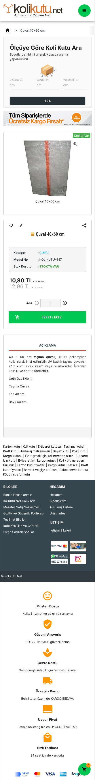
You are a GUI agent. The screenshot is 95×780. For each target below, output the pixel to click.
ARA (47, 101)
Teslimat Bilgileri (14, 519)
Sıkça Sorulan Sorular (18, 532)
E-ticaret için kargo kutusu (37, 460)
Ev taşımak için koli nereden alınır (49, 456)
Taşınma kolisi (74, 446)
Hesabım (56, 495)
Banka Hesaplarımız (17, 495)
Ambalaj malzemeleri (35, 451)
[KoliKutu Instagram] (78, 558)
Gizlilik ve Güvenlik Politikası (23, 513)
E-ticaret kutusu (49, 446)
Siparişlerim (58, 501)
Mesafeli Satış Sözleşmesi (21, 507)
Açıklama (47, 345)
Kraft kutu (10, 451)
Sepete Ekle (52, 317)
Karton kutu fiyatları (31, 465)
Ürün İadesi (58, 513)
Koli (74, 451)
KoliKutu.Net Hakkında (19, 501)
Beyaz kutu (61, 451)
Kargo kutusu (12, 456)
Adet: (29, 303)
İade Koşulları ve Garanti (20, 526)
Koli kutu (29, 446)
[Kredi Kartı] (59, 545)
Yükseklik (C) (70, 79)
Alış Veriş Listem (61, 507)
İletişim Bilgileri (60, 530)
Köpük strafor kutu (16, 474)
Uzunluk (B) (16, 79)
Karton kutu (11, 446)
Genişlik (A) (42, 79)
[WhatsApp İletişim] (59, 558)
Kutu (83, 451)
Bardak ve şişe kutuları (40, 470)
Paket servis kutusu (73, 470)
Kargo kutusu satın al (63, 465)
